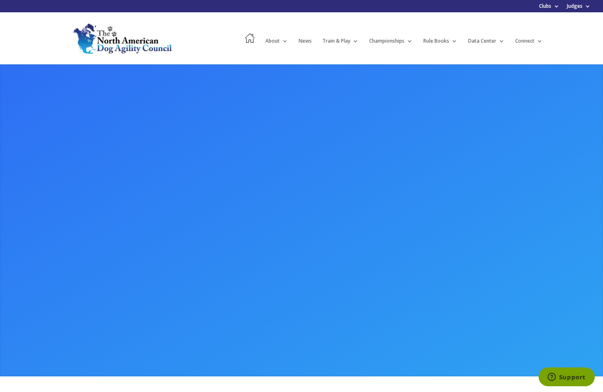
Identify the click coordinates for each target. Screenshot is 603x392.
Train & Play (336, 41)
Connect (524, 41)
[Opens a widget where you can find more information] (566, 377)
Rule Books (436, 41)
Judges (574, 6)
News (305, 41)
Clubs (545, 6)
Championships (386, 41)
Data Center (482, 41)
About (272, 41)
